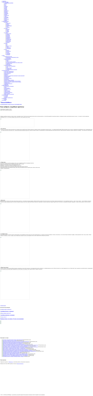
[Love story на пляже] (6, 340)
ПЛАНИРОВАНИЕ (3, 104)
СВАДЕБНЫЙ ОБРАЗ (18, 104)
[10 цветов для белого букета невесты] (8, 354)
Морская (7, 50)
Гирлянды (6, 74)
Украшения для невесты (8, 83)
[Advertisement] (18, 113)
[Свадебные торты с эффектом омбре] (8, 353)
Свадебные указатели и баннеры (11, 69)
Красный (5, 11)
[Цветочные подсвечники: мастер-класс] (9, 341)
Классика (7, 24)
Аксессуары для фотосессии (9, 71)
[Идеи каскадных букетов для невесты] (9, 349)
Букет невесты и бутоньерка (9, 86)
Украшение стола (9, 63)
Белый (5, 5)
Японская (7, 42)
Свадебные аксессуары (8, 56)
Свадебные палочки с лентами (18, 356)
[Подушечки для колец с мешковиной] (8, 345)
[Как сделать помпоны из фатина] (8, 344)
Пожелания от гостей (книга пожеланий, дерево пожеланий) (14, 75)
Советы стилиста (7, 90)
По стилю (6, 22)
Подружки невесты (7, 88)
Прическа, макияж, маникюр (9, 80)
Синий (5, 16)
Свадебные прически (10, 104)
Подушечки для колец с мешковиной (22, 345)
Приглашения (8, 58)
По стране (6, 32)
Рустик (7, 26)
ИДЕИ (3, 55)
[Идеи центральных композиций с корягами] (9, 350)
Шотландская (8, 41)
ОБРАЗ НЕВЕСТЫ (5, 85)
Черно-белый (6, 19)
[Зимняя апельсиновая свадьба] (7, 342)
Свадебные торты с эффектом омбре (21, 353)
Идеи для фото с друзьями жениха (20, 348)
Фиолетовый (6, 17)
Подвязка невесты (7, 76)
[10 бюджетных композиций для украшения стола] (10, 351)
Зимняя (7, 31)
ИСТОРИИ (4, 100)
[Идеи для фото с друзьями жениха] (8, 348)
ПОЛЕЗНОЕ (4, 98)
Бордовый (6, 6)
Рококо (7, 46)
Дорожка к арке (8, 68)
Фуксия (5, 18)
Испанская (8, 36)
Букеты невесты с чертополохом (19, 347)
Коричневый (6, 10)
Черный (5, 20)
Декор (7, 60)
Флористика (8, 64)
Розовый (5, 14)
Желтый (5, 8)
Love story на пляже (13, 340)
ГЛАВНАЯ (4, 1)
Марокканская (8, 38)
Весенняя (7, 29)
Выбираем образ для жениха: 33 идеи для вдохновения (12, 318)
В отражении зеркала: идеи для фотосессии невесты (29, 346)
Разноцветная (6, 15)
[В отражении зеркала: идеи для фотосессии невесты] (11, 346)
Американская (8, 33)
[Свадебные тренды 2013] (6, 352)
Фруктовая (8, 54)
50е (6, 44)
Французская (8, 40)
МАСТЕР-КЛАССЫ (5, 70)
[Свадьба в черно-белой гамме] (7, 339)
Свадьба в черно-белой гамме (18, 339)
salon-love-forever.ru (20, 363)
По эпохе (5, 43)
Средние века (8, 48)
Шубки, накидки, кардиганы (9, 94)
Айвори (5, 3)
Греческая (7, 34)
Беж (5, 4)
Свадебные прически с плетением (7, 315)
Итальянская (8, 37)
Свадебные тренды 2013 (15, 352)
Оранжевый (6, 13)
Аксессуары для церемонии (8, 72)
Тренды (5, 99)
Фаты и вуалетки (7, 93)
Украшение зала (7, 82)
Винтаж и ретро (8, 45)
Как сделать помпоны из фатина (19, 344)
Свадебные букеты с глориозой (7, 311)
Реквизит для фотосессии (8, 97)
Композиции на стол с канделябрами (22, 355)
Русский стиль (8, 39)
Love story (6, 96)
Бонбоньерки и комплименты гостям (12, 57)
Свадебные (6, 95)
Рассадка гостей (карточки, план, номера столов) (14, 62)
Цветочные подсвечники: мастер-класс (22, 341)
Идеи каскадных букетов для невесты (22, 349)
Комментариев (3, 305)
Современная (8, 47)
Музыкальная (8, 51)
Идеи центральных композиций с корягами (25, 350)
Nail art (5, 87)
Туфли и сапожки (7, 91)
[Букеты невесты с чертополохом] (8, 347)
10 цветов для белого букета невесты (22, 354)
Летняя (7, 30)
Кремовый (6, 12)
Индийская (8, 35)
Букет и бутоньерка (7, 73)
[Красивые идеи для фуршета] (7, 343)
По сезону (6, 28)
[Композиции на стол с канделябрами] (8, 355)
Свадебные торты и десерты (11, 61)
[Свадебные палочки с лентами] (7, 356)
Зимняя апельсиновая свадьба (18, 342)
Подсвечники (6, 77)
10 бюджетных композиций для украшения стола (28, 351)
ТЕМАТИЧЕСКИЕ (5, 21)
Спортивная (8, 53)
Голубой (5, 7)
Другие (5, 49)
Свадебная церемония (8, 65)
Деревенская (8, 23)
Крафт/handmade (9, 25)
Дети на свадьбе (9, 67)
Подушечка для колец (7, 78)
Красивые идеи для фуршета (17, 343)
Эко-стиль (8, 27)
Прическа (5, 89)
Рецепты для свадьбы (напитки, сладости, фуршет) (12, 81)
